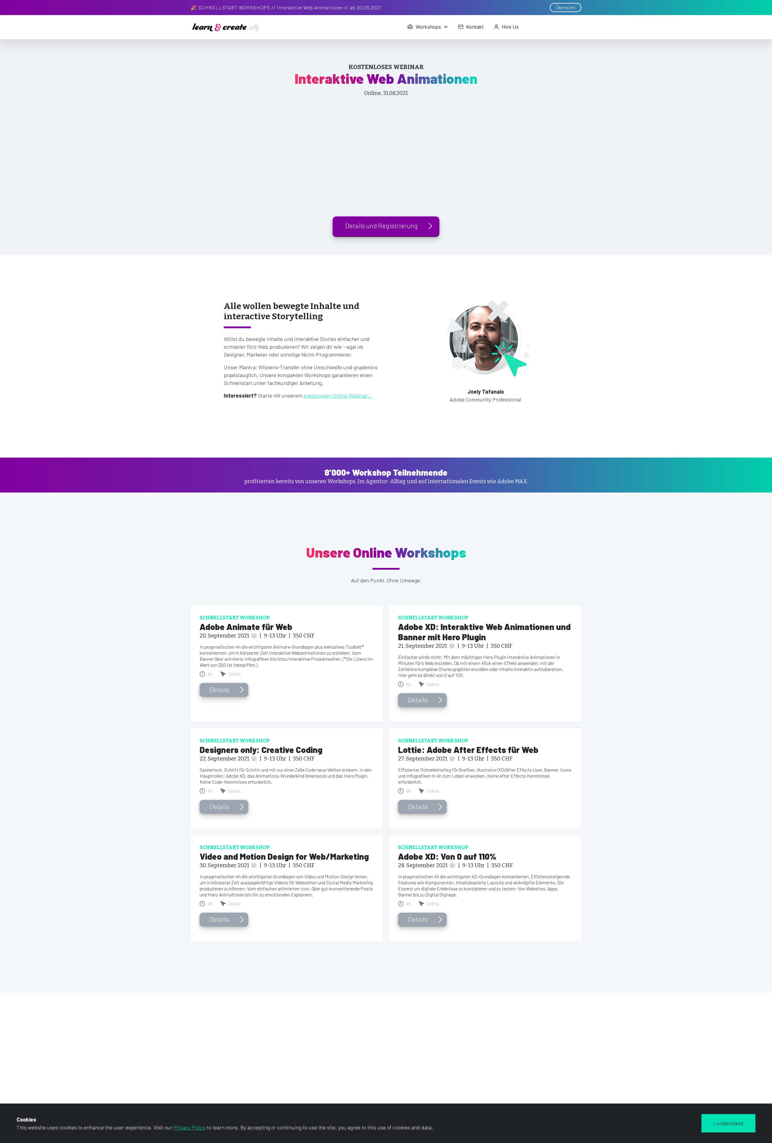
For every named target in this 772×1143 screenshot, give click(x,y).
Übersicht (565, 7)
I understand (728, 1123)
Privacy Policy (190, 1127)
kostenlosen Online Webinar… (337, 395)
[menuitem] (427, 27)
